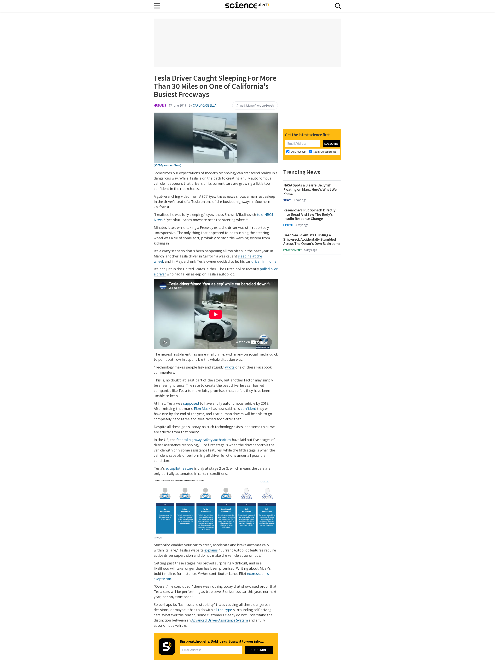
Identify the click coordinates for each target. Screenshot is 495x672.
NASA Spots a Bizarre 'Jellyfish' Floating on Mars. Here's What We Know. (309, 189)
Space (287, 200)
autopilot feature (179, 468)
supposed (191, 403)
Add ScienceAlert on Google (257, 105)
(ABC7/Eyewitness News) (167, 165)
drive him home (263, 261)
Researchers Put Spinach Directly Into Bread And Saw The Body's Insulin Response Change (309, 214)
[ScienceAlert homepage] (247, 5)
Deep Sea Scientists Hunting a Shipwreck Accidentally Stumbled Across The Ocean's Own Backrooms (311, 239)
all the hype (222, 609)
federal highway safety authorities (203, 439)
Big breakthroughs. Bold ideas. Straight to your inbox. (222, 641)
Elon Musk (202, 408)
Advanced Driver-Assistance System (219, 620)
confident (248, 408)
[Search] (338, 6)
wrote (230, 367)
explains (211, 550)
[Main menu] (157, 6)
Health (288, 225)
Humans (160, 105)
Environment (292, 250)
